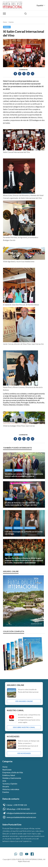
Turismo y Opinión (9, 784)
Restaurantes (30, 528)
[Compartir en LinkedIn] (28, 73)
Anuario (5, 786)
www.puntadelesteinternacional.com (21, 817)
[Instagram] (21, 854)
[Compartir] (32, 73)
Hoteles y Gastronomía (11, 778)
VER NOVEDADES (24, 753)
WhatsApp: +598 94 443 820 (18, 809)
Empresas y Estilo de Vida (12, 772)
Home (5, 22)
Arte (4, 781)
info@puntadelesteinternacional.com (21, 813)
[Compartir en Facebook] (15, 73)
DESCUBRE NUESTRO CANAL (24, 727)
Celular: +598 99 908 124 (17, 805)
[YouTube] (27, 854)
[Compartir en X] (24, 73)
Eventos (11, 22)
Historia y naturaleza (10, 789)
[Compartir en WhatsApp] (19, 73)
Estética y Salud (8, 775)
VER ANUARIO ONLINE (24, 701)
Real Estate (6, 769)
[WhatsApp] (16, 854)
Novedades (18, 470)
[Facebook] (32, 854)
